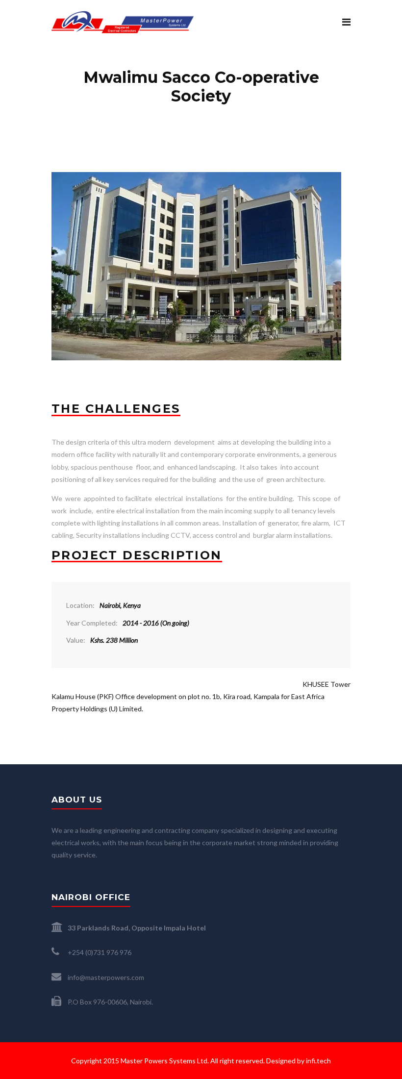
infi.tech (318, 1060)
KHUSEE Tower (326, 684)
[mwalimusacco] (196, 178)
